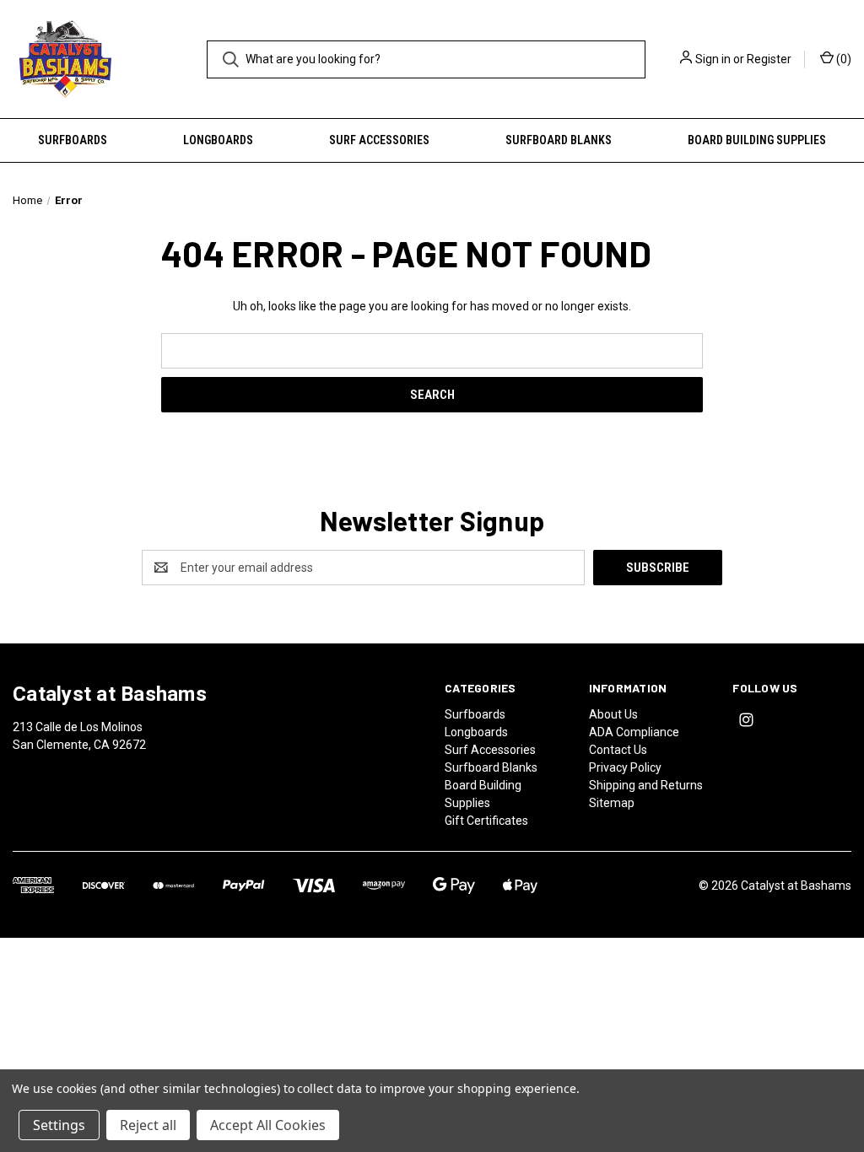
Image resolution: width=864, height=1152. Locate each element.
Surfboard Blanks (558, 140)
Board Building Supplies (757, 140)
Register (769, 59)
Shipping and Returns (646, 785)
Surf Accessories (379, 140)
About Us (613, 714)
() (842, 59)
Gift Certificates (486, 820)
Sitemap (611, 803)
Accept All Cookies (268, 1125)
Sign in (713, 59)
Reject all (148, 1125)
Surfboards (72, 140)
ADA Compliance (634, 732)
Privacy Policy (625, 767)
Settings (59, 1125)
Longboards (218, 140)
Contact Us (618, 749)
